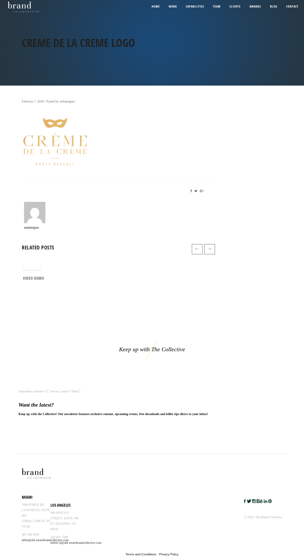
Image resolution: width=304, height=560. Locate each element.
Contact (292, 6)
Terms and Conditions (141, 554)
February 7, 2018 (33, 101)
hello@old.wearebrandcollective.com (45, 540)
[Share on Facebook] (192, 191)
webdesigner (67, 101)
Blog (273, 6)
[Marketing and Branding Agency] (19, 6)
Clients (235, 6)
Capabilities (195, 6)
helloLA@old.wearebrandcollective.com (76, 542)
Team (217, 6)
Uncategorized (32, 270)
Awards (255, 6)
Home (156, 6)
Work (173, 6)
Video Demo (33, 278)
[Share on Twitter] (197, 191)
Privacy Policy (168, 554)
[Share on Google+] (202, 191)
